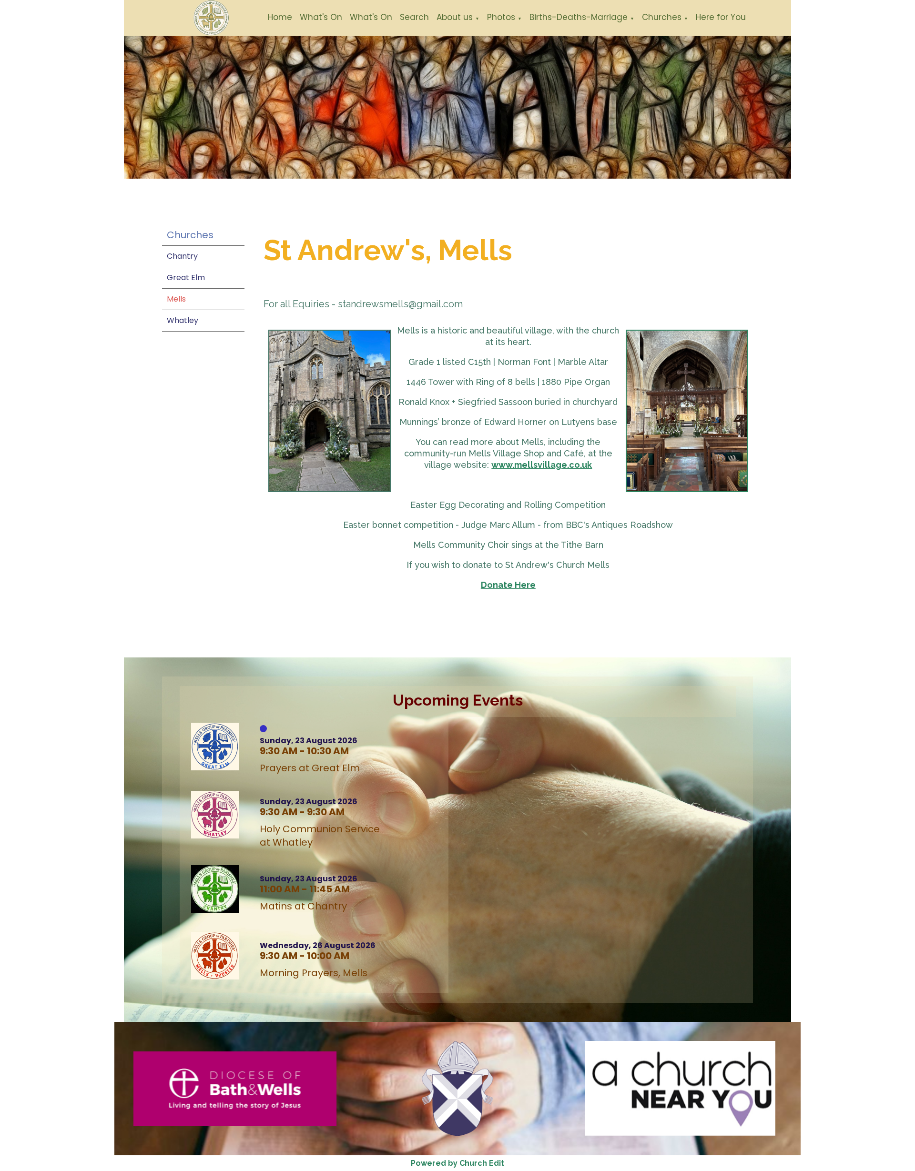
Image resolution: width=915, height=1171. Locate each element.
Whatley (182, 320)
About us (455, 17)
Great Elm (186, 277)
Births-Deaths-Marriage (578, 17)
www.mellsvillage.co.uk (542, 465)
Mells (176, 298)
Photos (501, 17)
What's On (321, 17)
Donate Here (508, 585)
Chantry (182, 256)
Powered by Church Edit (457, 1163)
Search (414, 17)
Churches (661, 17)
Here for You (721, 17)
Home (280, 17)
